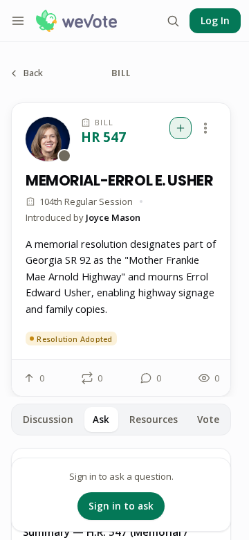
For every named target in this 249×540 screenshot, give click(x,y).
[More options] (205, 128)
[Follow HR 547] (180, 128)
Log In (215, 20)
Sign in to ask (121, 506)
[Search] (172, 20)
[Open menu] (18, 20)
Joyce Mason (113, 217)
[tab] (48, 419)
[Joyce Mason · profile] (48, 139)
